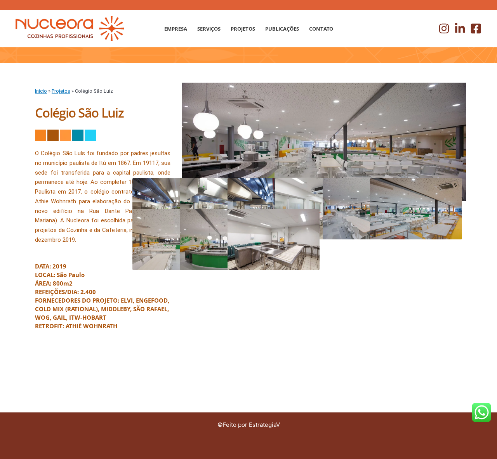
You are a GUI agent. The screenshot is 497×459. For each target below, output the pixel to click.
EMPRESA (175, 28)
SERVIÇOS (209, 28)
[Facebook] (475, 28)
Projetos (61, 91)
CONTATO (321, 28)
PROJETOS (243, 28)
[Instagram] (444, 28)
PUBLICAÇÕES (282, 28)
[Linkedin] (460, 28)
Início (41, 91)
